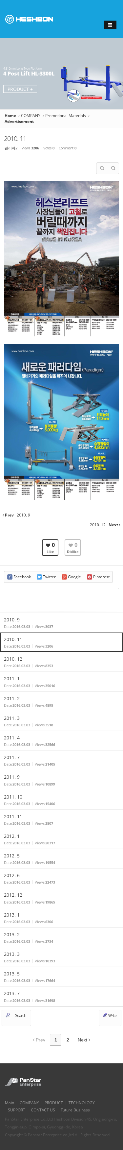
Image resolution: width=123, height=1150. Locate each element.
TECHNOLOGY (82, 1102)
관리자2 (11, 147)
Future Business (75, 1109)
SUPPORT (16, 1109)
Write (112, 1015)
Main (9, 1102)
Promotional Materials (65, 115)
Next (83, 1039)
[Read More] (61, 622)
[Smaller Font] (113, 168)
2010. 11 (15, 138)
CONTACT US (43, 1109)
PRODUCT (54, 1102)
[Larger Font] (102, 168)
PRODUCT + (20, 89)
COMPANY (30, 115)
